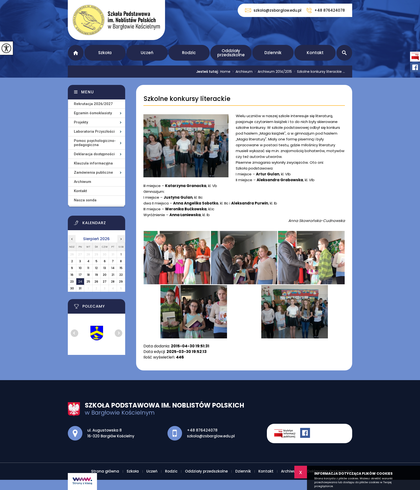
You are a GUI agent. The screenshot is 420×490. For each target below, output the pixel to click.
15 (121, 268)
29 (121, 281)
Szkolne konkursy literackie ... (319, 71)
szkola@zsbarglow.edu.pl (277, 10)
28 (112, 281)
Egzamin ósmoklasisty (93, 113)
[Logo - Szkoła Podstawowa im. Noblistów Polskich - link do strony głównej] (116, 20)
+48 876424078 (329, 10)
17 (80, 275)
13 (104, 268)
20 (104, 275)
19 (96, 275)
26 (96, 281)
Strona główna (76, 53)
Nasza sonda (85, 200)
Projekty (81, 122)
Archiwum (242, 71)
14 (112, 268)
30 (72, 288)
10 (80, 268)
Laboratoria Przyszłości (94, 131)
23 (72, 281)
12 (96, 268)
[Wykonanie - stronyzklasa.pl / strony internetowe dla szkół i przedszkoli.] (82, 481)
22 (121, 275)
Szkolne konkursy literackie (186, 99)
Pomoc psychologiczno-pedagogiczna (95, 143)
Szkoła (105, 53)
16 (71, 275)
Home (225, 71)
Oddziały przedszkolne (231, 53)
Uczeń (147, 53)
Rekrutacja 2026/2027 (93, 104)
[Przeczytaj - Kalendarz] (102, 224)
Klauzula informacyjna (93, 163)
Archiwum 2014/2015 (273, 71)
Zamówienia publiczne (93, 172)
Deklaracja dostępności (94, 154)
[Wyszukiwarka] (344, 53)
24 (80, 281)
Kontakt (315, 53)
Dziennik (272, 53)
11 (88, 268)
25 (88, 281)
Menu (87, 92)
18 (88, 275)
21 (113, 275)
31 (80, 288)
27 (104, 281)
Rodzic (189, 53)
